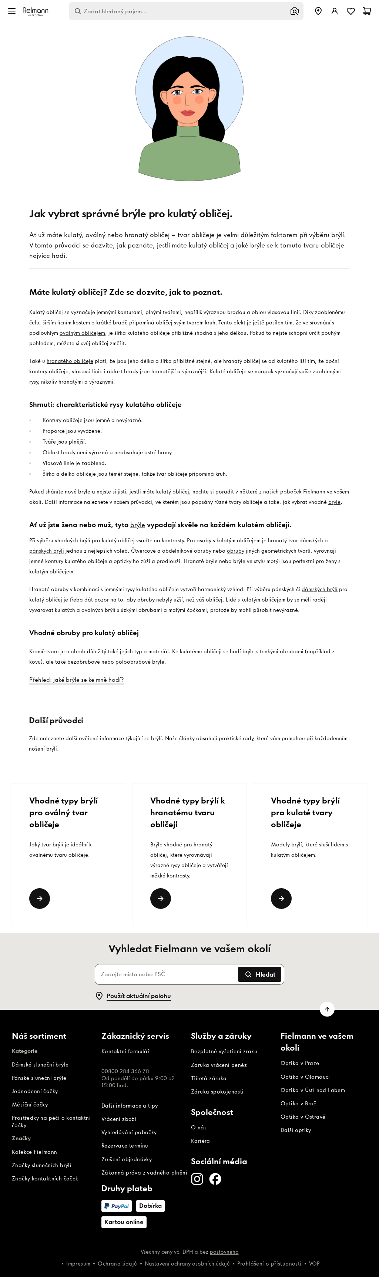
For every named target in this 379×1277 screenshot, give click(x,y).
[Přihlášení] (334, 11)
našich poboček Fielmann (294, 491)
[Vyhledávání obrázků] (294, 11)
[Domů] (35, 11)
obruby (235, 550)
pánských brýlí (46, 550)
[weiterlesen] (281, 898)
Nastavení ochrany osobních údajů (187, 1263)
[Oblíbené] (350, 11)
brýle (334, 502)
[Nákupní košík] (367, 11)
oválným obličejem (82, 333)
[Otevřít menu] (11, 11)
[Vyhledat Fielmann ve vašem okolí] (318, 11)
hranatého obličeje (70, 361)
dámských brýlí (320, 589)
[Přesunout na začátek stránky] (327, 1009)
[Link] (39, 898)
